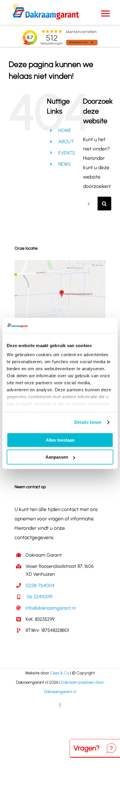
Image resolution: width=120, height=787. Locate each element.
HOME (64, 130)
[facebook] (60, 705)
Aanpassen (56, 457)
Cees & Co (59, 673)
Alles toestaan (60, 440)
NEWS (64, 164)
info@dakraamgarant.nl (50, 608)
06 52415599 (39, 596)
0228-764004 (40, 585)
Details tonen (87, 422)
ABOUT (66, 141)
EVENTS (66, 153)
